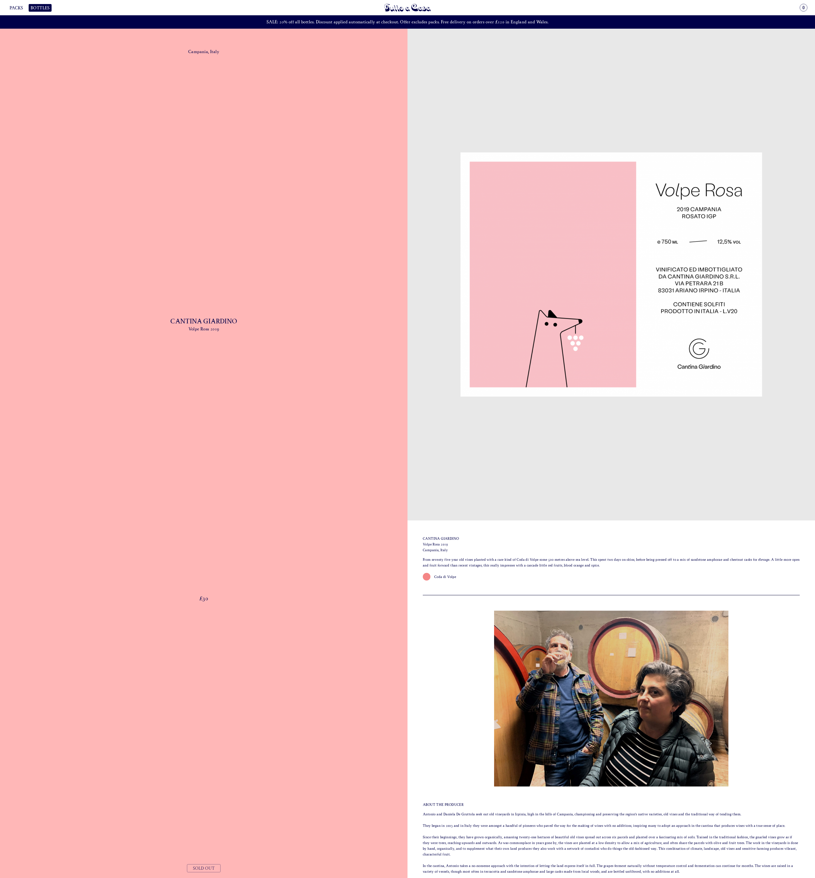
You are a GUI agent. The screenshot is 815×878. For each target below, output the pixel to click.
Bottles (40, 8)
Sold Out (204, 868)
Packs (16, 8)
